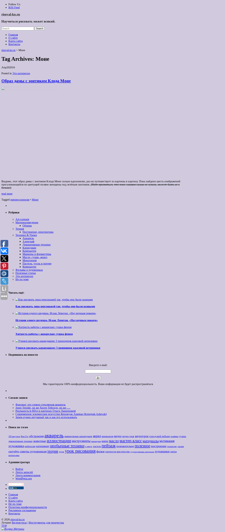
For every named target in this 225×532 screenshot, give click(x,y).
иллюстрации (59, 440)
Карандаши (29, 247)
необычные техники (67, 445)
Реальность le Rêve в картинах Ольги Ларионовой (45, 410)
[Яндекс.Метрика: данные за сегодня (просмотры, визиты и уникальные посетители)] (12, 529)
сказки (181, 446)
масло (114, 441)
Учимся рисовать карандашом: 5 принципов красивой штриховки (57, 347)
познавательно (125, 446)
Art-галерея (22, 219)
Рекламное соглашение (22, 510)
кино (105, 441)
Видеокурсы (19, 522)
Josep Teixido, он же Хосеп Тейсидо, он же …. (42, 407)
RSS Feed (14, 7)
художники (162, 451)
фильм (100, 451)
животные (39, 441)
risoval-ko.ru (10, 14)
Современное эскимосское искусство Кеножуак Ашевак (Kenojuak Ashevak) (61, 414)
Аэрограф (28, 241)
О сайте (13, 37)
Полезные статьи (25, 273)
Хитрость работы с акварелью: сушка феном (44, 333)
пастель (97, 446)
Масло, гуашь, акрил (34, 257)
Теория (19, 228)
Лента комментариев (27, 475)
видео (118, 436)
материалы (151, 441)
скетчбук (13, 451)
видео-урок (128, 436)
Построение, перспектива (37, 231)
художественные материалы (142, 452)
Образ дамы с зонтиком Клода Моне (36, 81)
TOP (4, 525)
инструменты (81, 441)
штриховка (13, 455)
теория (52, 451)
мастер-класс (131, 441)
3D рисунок (14, 436)
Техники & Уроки (26, 235)
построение (158, 446)
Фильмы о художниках (29, 269)
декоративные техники (20, 441)
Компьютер (29, 250)
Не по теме (22, 279)
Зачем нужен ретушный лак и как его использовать (46, 417)
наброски (30, 446)
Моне (35, 199)
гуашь (182, 436)
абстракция (36, 436)
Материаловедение (26, 222)
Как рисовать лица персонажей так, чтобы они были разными (55, 306)
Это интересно (21, 73)
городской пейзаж (159, 436)
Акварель (28, 238)
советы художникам (33, 451)
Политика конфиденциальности (27, 507)
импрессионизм (19, 199)
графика (174, 436)
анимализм (107, 436)
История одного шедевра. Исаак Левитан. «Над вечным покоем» (56, 320)
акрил (97, 436)
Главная (13, 34)
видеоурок (142, 436)
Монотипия (29, 260)
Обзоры (27, 225)
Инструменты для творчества (46, 522)
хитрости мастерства (117, 451)
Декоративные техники (36, 244)
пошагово (172, 446)
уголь (61, 452)
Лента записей (24, 472)
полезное (142, 446)
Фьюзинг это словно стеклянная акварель (40, 404)
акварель (54, 435)
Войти (19, 469)
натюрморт (42, 446)
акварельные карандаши (78, 436)
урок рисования (80, 450)
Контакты (14, 44)
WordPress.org (23, 478)
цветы (173, 451)
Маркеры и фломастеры (36, 254)
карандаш (96, 441)
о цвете (88, 446)
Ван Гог (24, 436)
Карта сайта (15, 41)
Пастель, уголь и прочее (37, 263)
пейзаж (109, 445)
